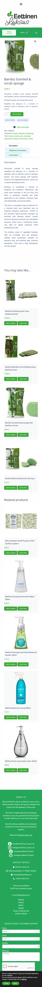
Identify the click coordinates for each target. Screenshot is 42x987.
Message (5, 951)
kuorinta (15, 138)
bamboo (11, 136)
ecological (27, 136)
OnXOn (21, 903)
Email (4, 936)
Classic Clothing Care (21, 911)
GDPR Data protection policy (21, 888)
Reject (15, 983)
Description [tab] (13, 146)
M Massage (30, 133)
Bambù (15, 133)
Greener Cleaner (21, 914)
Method (21, 900)
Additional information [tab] (17, 150)
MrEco (21, 905)
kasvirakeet (8, 138)
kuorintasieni (23, 138)
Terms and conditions (21, 886)
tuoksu (30, 138)
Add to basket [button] (10, 323)
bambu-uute (19, 136)
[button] (21, 4)
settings (24, 979)
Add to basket (17, 114)
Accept (6, 983)
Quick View (23, 323)
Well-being (22, 133)
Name (4, 928)
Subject (5, 943)
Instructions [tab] (13, 155)
